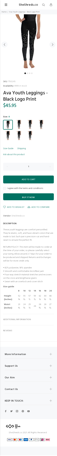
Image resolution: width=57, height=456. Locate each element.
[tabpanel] (28, 42)
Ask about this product (14, 154)
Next (52, 45)
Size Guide (8, 148)
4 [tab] (32, 73)
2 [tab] (27, 73)
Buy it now (28, 197)
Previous (5, 45)
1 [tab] (25, 73)
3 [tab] (29, 73)
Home (4, 12)
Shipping (21, 148)
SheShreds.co (18, 216)
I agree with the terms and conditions (25, 188)
